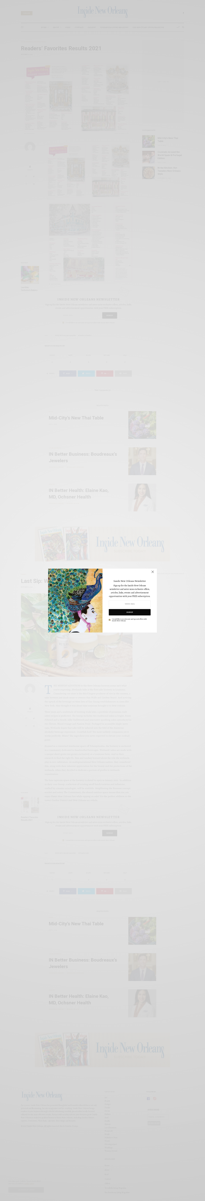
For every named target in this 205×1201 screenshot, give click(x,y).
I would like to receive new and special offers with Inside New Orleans (129, 620)
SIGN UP (129, 612)
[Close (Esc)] (152, 573)
